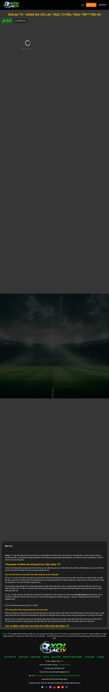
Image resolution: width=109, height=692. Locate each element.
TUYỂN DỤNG (89, 657)
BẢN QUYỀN (55, 657)
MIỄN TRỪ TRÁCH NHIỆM (72, 657)
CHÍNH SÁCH (23, 657)
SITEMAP (100, 657)
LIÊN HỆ (46, 657)
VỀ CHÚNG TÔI (10, 657)
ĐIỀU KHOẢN (35, 657)
